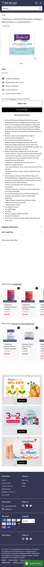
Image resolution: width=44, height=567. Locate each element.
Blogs (24, 483)
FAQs (23, 486)
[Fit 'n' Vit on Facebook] (27, 505)
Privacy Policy (6, 483)
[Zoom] (35, 58)
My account (5, 495)
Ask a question (7, 232)
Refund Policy (6, 489)
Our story (25, 480)
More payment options (22, 115)
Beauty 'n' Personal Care (23, 323)
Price (4, 69)
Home (3, 15)
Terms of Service (7, 486)
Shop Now (22, 400)
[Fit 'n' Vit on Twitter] (31, 505)
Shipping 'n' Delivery (8, 492)
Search (4, 480)
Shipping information (10, 227)
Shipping (13, 99)
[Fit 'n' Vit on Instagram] (23, 505)
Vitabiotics (6, 26)
